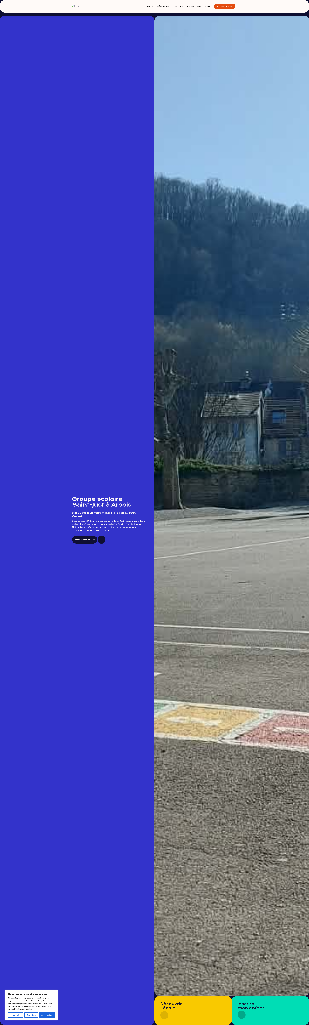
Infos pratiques (187, 6)
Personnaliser (15, 1015)
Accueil (150, 6)
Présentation (163, 6)
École (174, 6)
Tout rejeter (31, 1015)
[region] (31, 1005)
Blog (199, 6)
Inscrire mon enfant (225, 6)
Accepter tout (46, 1015)
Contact (207, 6)
